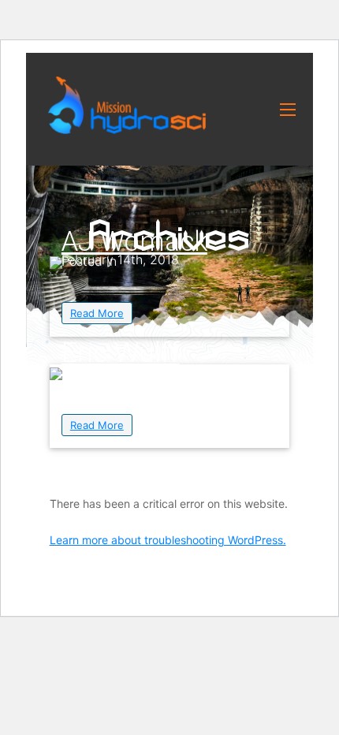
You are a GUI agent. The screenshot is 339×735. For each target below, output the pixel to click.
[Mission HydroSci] (127, 105)
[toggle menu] (287, 109)
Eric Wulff (120, 353)
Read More (97, 313)
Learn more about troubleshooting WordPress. (168, 540)
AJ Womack (134, 242)
